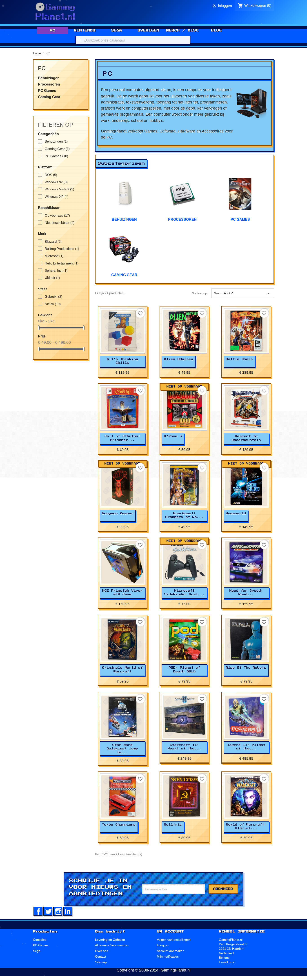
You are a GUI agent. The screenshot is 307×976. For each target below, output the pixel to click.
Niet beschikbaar (59, 223)
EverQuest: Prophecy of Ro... (184, 515)
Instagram (58, 911)
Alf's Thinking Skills (122, 361)
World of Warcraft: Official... (246, 826)
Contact (100, 956)
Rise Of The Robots (246, 668)
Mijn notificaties (168, 956)
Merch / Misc (182, 30)
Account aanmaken (170, 951)
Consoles (39, 939)
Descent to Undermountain (246, 438)
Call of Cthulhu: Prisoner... (122, 438)
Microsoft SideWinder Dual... (184, 592)
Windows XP (57, 196)
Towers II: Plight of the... (246, 747)
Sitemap (101, 962)
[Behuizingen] (124, 194)
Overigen (148, 30)
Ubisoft (52, 278)
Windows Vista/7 (59, 189)
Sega (116, 30)
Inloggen (163, 945)
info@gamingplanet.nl (251, 962)
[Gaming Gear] (124, 249)
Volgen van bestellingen (174, 939)
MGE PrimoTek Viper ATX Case (122, 592)
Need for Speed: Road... (246, 592)
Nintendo (85, 30)
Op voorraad (57, 215)
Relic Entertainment (61, 263)
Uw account (170, 931)
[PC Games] (240, 194)
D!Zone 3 (173, 436)
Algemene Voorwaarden (112, 945)
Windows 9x (56, 182)
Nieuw (53, 304)
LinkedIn (68, 911)
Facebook (38, 911)
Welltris (173, 825)
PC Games (47, 91)
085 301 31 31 (241, 957)
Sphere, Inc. (56, 270)
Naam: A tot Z (242, 293)
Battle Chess (239, 359)
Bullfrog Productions (62, 249)
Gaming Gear (49, 97)
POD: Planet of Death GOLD (184, 669)
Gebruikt (53, 296)
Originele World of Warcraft (122, 669)
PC (52, 30)
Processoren (49, 84)
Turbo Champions (119, 825)
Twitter (48, 911)
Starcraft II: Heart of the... (184, 747)
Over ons (101, 951)
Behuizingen (49, 78)
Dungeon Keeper (117, 513)
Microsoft (54, 256)
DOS (51, 175)
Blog (216, 30)
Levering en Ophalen (110, 939)
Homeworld (236, 513)
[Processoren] (182, 194)
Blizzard (53, 241)
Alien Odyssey (178, 359)
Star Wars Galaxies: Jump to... (122, 748)
